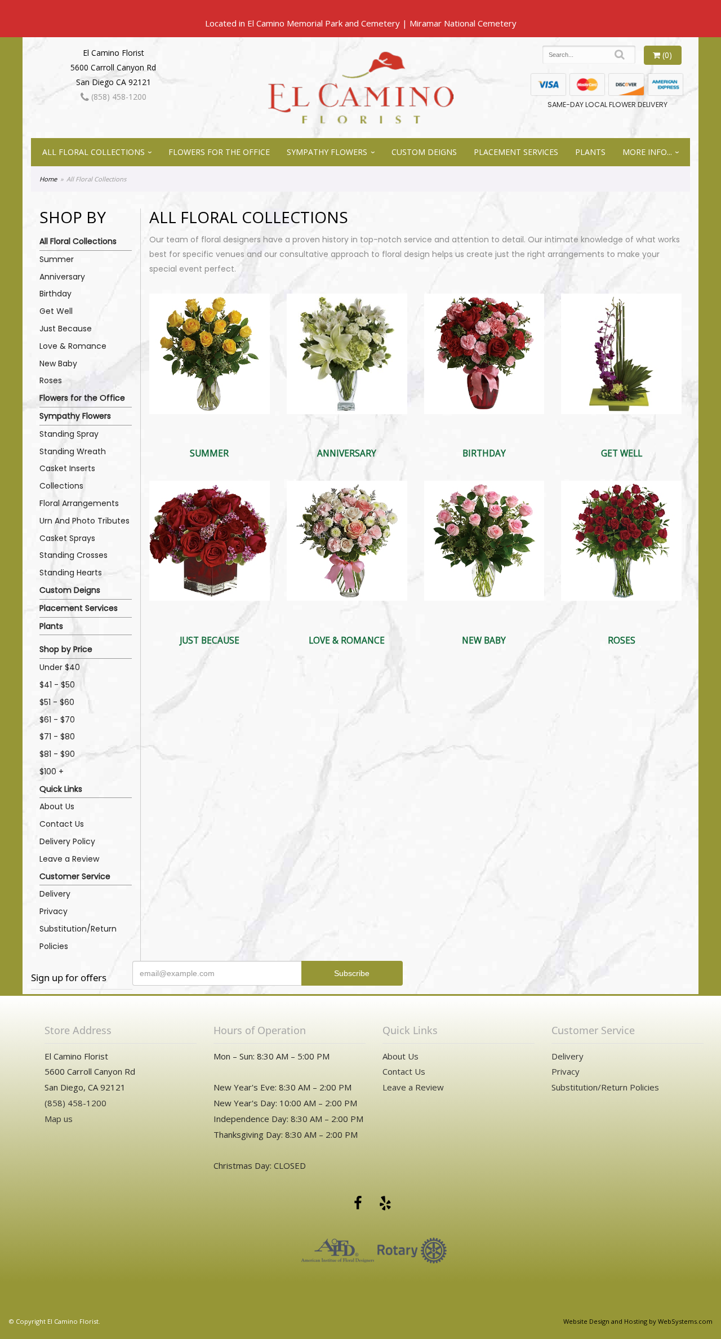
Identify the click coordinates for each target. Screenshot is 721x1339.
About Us (56, 806)
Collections (61, 485)
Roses (50, 380)
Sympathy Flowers (327, 152)
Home (48, 179)
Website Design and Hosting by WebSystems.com (638, 1321)
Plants (590, 152)
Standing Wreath (72, 451)
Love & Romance (72, 346)
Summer (56, 259)
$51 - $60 (56, 702)
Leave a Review (69, 858)
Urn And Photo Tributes (84, 520)
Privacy (53, 911)
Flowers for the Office (219, 152)
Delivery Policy (67, 841)
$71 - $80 (57, 736)
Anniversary (62, 276)
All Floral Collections (93, 152)
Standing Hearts (70, 572)
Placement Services (516, 152)
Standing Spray (69, 434)
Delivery (54, 893)
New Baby (58, 363)
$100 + (51, 771)
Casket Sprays (67, 538)
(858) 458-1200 (117, 96)
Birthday (55, 293)
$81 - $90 (57, 754)
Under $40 (59, 667)
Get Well (56, 311)
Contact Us (61, 824)
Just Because (65, 328)
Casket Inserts (67, 468)
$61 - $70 (57, 719)
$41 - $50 (57, 684)
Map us (58, 1118)
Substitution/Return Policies (78, 937)
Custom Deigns (424, 152)
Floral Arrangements (79, 503)
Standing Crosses (73, 555)
